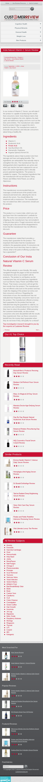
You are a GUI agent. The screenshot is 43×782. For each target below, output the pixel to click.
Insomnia (10, 609)
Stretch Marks (12, 582)
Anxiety (9, 545)
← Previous (6, 330)
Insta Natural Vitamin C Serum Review (23, 663)
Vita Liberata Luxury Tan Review (25, 528)
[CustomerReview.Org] (21, 17)
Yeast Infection (12, 580)
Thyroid (9, 625)
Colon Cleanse (12, 600)
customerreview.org (21, 772)
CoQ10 (9, 630)
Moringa (10, 621)
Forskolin (10, 548)
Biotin (9, 589)
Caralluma (10, 596)
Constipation (11, 602)
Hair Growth (11, 607)
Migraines (10, 614)
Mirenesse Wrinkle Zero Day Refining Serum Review (25, 730)
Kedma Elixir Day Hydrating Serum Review (24, 750)
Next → (38, 330)
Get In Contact (33, 3)
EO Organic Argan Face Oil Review (22, 712)
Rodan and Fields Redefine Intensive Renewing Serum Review (22, 740)
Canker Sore (11, 593)
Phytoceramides (13, 568)
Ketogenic (10, 634)
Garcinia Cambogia (14, 550)
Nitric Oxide (11, 616)
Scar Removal (12, 573)
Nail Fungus (11, 564)
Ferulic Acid (12, 146)
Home (7, 3)
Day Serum (13, 67)
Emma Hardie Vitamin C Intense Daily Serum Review (25, 675)
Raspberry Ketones (14, 618)
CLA (8, 598)
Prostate (10, 570)
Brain (8, 591)
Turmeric (10, 575)
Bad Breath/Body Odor (15, 586)
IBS (8, 632)
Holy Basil (10, 557)
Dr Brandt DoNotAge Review (24, 483)
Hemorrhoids (11, 554)
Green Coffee (12, 605)
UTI (8, 628)
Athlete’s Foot (12, 584)
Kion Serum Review (17, 652)
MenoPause (11, 561)
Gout (8, 552)
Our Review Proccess (19, 3)
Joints (9, 559)
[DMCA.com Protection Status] (5, 779)
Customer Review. (21, 326)
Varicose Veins (12, 577)
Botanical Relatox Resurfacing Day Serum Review (24, 702)
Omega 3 (10, 566)
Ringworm (10, 623)
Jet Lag (9, 612)
